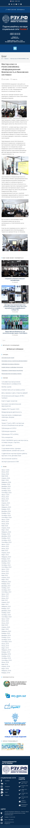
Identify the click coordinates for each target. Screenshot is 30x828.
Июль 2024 (5, 521)
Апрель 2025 (6, 503)
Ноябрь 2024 (6, 513)
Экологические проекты (9, 459)
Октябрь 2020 (6, 615)
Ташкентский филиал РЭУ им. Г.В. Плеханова (9, 762)
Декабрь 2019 (6, 635)
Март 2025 (5, 505)
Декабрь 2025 (6, 486)
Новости (15, 79)
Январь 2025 (6, 509)
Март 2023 (5, 555)
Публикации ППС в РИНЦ (10, 434)
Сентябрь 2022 (7, 567)
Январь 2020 (6, 633)
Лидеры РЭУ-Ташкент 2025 (10, 409)
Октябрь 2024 (6, 515)
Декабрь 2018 (6, 654)
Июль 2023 (5, 546)
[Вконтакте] (11, 4)
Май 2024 (5, 526)
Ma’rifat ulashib (6, 387)
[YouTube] (16, 4)
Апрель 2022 (6, 577)
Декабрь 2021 (6, 586)
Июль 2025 (5, 497)
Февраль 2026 (6, 482)
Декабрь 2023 (6, 536)
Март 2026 (5, 480)
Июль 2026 (5, 472)
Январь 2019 (6, 652)
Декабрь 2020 (6, 611)
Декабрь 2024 (6, 511)
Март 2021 (5, 604)
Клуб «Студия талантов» (9, 401)
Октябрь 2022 (6, 565)
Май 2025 (5, 501)
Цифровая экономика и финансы (10, 364)
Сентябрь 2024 (7, 517)
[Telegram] (21, 4)
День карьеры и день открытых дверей (15, 393)
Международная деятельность (12, 412)
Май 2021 (5, 600)
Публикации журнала (9, 431)
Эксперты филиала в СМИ (10, 462)
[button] (15, 48)
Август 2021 (5, 594)
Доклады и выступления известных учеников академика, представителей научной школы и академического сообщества (15, 307)
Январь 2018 (6, 673)
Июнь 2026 (5, 474)
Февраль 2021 (6, 606)
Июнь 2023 (5, 548)
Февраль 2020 (6, 631)
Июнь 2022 (5, 573)
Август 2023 (5, 544)
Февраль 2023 (6, 557)
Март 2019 (5, 648)
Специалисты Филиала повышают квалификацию (15, 279)
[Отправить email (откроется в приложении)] (18, 4)
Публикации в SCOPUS (9, 428)
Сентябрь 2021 (7, 592)
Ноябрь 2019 (6, 637)
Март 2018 (5, 668)
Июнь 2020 (5, 623)
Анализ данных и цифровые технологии (12, 367)
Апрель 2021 (6, 602)
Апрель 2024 (6, 528)
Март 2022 (5, 579)
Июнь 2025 (5, 499)
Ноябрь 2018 (6, 656)
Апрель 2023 (6, 553)
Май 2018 (5, 664)
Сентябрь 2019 (7, 642)
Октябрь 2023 (6, 540)
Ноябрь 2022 (6, 563)
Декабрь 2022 (6, 561)
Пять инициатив (7, 437)
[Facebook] (9, 4)
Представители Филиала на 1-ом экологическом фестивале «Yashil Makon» (15, 332)
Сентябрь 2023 (7, 542)
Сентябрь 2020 (7, 617)
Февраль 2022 (6, 582)
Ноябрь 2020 (6, 613)
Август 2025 (5, 495)
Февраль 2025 (6, 507)
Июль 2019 (5, 644)
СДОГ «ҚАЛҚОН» (7, 445)
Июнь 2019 (5, 646)
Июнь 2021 (5, 598)
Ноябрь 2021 (6, 588)
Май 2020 (5, 625)
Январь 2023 (6, 559)
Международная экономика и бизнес (12, 373)
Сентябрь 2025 (7, 493)
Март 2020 (5, 629)
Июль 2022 (5, 571)
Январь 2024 (6, 534)
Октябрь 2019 (6, 639)
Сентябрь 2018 (7, 660)
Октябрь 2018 (6, 658)
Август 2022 (5, 569)
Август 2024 (5, 519)
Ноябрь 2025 (6, 488)
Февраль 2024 (6, 532)
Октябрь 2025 (6, 490)
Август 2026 (5, 470)
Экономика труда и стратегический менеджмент (14, 361)
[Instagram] (14, 4)
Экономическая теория (8, 357)
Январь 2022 (6, 584)
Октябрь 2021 (6, 590)
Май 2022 (5, 575)
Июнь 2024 (5, 524)
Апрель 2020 (6, 627)
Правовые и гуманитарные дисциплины (12, 370)
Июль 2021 (5, 596)
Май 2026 (5, 476)
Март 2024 (5, 530)
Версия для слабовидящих (15, 349)
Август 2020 (5, 619)
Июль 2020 (5, 621)
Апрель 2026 (6, 478)
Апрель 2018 (6, 666)
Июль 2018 (5, 662)
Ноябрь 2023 (6, 538)
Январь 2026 (6, 484)
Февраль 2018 (6, 671)
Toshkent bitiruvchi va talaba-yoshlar (13, 390)
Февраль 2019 (6, 650)
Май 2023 (5, 550)
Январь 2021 (6, 608)
